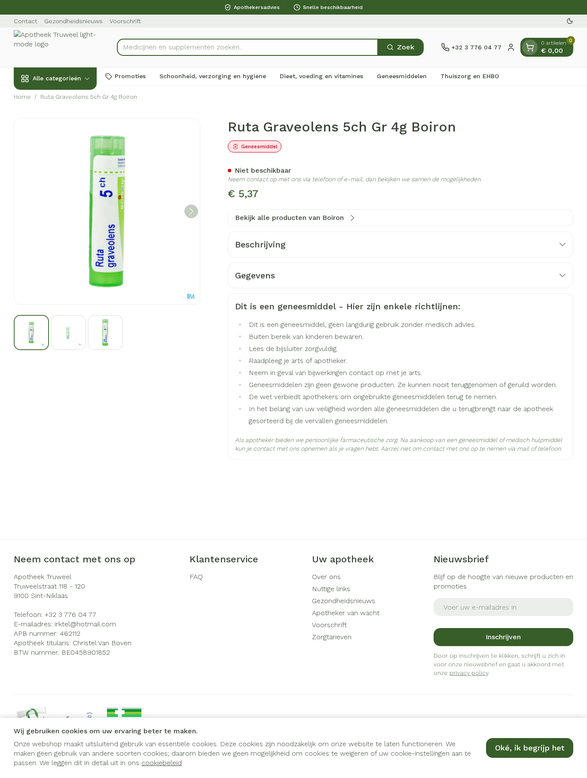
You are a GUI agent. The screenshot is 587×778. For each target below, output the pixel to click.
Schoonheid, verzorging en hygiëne (212, 76)
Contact (25, 21)
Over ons (326, 577)
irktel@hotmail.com (85, 624)
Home (22, 96)
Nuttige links (331, 589)
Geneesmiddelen (402, 76)
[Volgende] (191, 211)
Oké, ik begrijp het (529, 747)
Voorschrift (125, 21)
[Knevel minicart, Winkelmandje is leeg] (530, 47)
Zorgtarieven (332, 637)
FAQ (196, 577)
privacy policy (468, 672)
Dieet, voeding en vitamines (321, 76)
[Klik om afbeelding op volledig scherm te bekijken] (107, 211)
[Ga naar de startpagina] (57, 47)
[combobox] (247, 47)
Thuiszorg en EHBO (469, 76)
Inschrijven (503, 637)
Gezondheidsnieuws (73, 21)
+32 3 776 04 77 (70, 614)
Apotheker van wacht (345, 613)
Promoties (130, 76)
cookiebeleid (161, 763)
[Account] (511, 47)
